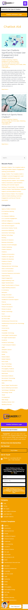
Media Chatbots (6, 359)
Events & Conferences (8, 297)
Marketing (12, 64)
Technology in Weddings (8, 390)
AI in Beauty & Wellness (8, 216)
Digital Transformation (8, 282)
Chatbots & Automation (8, 254)
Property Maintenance (8, 371)
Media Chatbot (6, 356)
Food (3, 313)
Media (3, 354)
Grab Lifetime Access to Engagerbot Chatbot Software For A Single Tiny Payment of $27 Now (14, 490)
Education (4, 292)
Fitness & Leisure (6, 309)
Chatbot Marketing (7, 59)
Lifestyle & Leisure (7, 349)
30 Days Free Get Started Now (11, 443)
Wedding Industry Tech (8, 402)
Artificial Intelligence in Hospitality (11, 223)
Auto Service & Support (8, 225)
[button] (25, 3)
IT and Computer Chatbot (9, 344)
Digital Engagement (7, 278)
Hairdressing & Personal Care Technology (13, 323)
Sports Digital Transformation (10, 385)
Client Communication (8, 268)
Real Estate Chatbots (7, 375)
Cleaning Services (6, 263)
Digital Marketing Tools (8, 280)
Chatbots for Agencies (8, 256)
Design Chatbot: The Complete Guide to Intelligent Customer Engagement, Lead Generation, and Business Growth (12, 176)
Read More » (5, 89)
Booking (4, 237)
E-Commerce (5, 290)
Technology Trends (7, 392)
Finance (4, 302)
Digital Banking (6, 275)
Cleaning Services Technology (10, 266)
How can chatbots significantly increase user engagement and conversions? (14, 54)
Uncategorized (6, 397)
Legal (3, 347)
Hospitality (4, 330)
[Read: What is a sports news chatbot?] (14, 103)
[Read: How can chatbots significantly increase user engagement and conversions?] (14, 40)
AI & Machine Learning (8, 211)
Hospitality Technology (8, 333)
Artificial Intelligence (7, 220)
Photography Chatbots (8, 368)
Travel (3, 394)
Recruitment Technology (8, 378)
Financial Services (6, 304)
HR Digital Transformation (9, 337)
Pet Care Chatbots (7, 366)
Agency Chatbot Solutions (9, 209)
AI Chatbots (5, 213)
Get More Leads (6, 63)
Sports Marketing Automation (10, 387)
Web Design (5, 66)
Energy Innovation (7, 294)
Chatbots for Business (8, 259)
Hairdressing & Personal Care (9, 321)
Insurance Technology (8, 342)
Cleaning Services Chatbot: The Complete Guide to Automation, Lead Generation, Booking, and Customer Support (13, 182)
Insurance (4, 340)
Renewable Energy (7, 380)
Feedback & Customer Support (10, 61)
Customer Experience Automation (11, 273)
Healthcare (5, 325)
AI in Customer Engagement (9, 218)
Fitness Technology (7, 311)
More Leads (19, 64)
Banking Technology (7, 235)
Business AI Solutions (8, 240)
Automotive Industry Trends (9, 228)
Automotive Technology (8, 232)
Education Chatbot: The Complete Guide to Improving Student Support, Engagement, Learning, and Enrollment (13, 169)
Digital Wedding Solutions (9, 287)
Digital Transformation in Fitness (10, 285)
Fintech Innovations (7, 306)
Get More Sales (15, 63)
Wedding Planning (6, 404)
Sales (24, 64)
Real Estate (5, 373)
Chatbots (15, 59)
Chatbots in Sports (7, 261)
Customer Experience (7, 271)
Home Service (5, 64)
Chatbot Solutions (6, 249)
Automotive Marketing (8, 230)
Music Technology (7, 364)
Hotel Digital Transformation (9, 335)
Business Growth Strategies (9, 244)
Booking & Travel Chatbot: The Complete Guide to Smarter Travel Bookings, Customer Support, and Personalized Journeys (14, 189)
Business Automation (7, 242)
